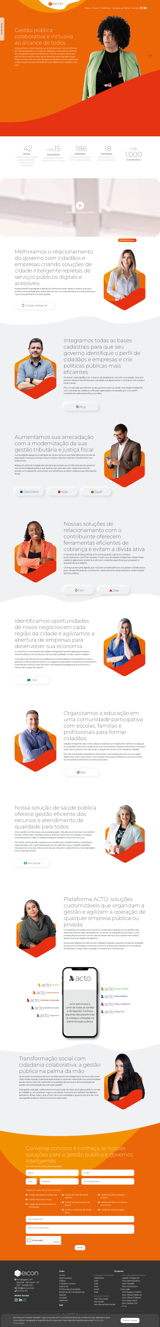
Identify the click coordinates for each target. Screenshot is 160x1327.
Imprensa (63, 1286)
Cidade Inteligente (131, 1278)
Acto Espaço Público (131, 1292)
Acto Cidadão (128, 1284)
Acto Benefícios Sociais (104, 1304)
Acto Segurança (129, 1300)
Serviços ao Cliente (121, 8)
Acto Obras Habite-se (132, 1295)
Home (87, 8)
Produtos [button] (105, 8)
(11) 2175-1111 (22, 1291)
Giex (96, 1286)
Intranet (63, 1298)
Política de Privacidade (51, 1166)
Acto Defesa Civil (129, 1303)
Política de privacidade (69, 1289)
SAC (61, 1305)
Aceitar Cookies (130, 1320)
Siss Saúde (99, 1302)
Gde (96, 1284)
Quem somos (65, 1278)
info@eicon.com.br (25, 1288)
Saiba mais (47, 306)
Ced (96, 1281)
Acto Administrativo (131, 1281)
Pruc (124, 1306)
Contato (135, 8)
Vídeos (62, 1281)
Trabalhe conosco (67, 1284)
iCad (96, 1292)
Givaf (96, 1289)
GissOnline (99, 1278)
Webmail (63, 1300)
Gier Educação (101, 1299)
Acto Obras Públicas (131, 1298)
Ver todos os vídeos (127, 240)
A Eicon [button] (94, 8)
